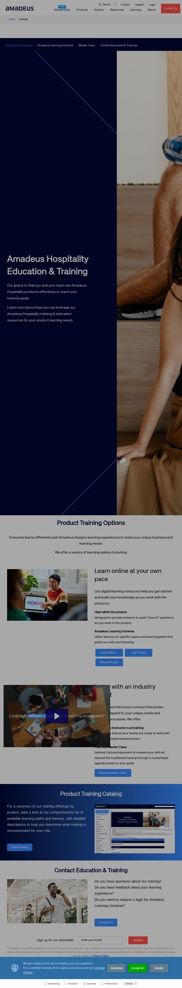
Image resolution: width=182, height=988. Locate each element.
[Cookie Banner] (91, 972)
